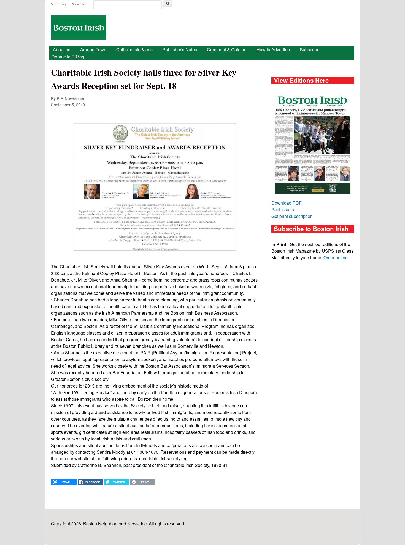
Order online (335, 257)
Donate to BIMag (68, 57)
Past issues (282, 209)
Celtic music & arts (134, 49)
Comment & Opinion (227, 49)
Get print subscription (292, 216)
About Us (78, 4)
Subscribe (310, 49)
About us (61, 49)
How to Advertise (273, 49)
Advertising (58, 4)
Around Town (93, 49)
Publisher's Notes (180, 49)
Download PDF (286, 203)
